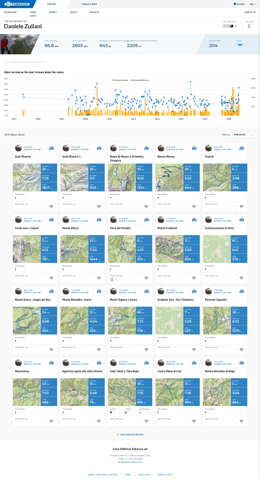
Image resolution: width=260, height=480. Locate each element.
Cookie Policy (144, 474)
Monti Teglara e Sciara (123, 299)
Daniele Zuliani (32, 149)
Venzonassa (22, 371)
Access (241, 4)
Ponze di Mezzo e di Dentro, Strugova (127, 158)
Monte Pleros (70, 228)
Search (249, 12)
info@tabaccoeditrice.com (130, 462)
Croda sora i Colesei (27, 228)
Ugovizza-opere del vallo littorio (82, 371)
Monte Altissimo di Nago (220, 371)
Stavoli (209, 156)
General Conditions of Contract (103, 474)
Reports (94, 12)
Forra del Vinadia (120, 228)
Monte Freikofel (167, 228)
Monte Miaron (166, 156)
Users (33, 12)
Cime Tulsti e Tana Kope (124, 371)
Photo (73, 12)
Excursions (10, 12)
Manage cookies (165, 474)
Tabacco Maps (89, 4)
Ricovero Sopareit (216, 299)
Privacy (128, 474)
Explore (51, 4)
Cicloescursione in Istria (219, 228)
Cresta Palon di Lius (169, 371)
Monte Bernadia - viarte (76, 299)
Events (53, 12)
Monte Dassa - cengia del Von (32, 299)
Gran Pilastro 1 (71, 156)
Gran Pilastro (23, 156)
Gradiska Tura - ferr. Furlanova (175, 299)
